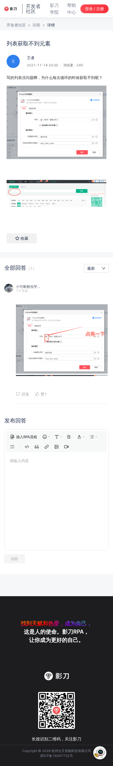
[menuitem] (23, 436)
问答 (36, 25)
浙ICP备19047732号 (56, 756)
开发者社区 (16, 25)
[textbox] (56, 148)
